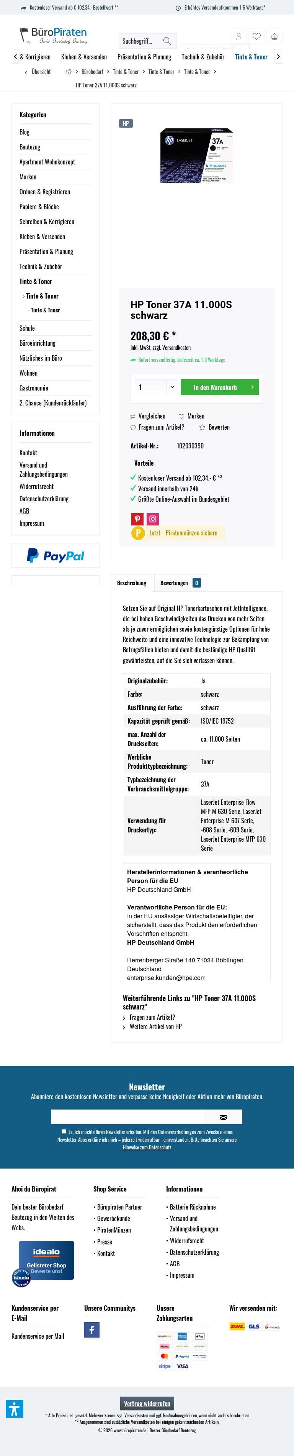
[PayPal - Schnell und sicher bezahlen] (55, 555)
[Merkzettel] (256, 36)
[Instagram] (153, 519)
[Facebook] (92, 1330)
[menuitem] (274, 36)
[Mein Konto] (238, 36)
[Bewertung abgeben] (197, 325)
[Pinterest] (137, 519)
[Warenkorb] (274, 36)
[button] (14, 1409)
